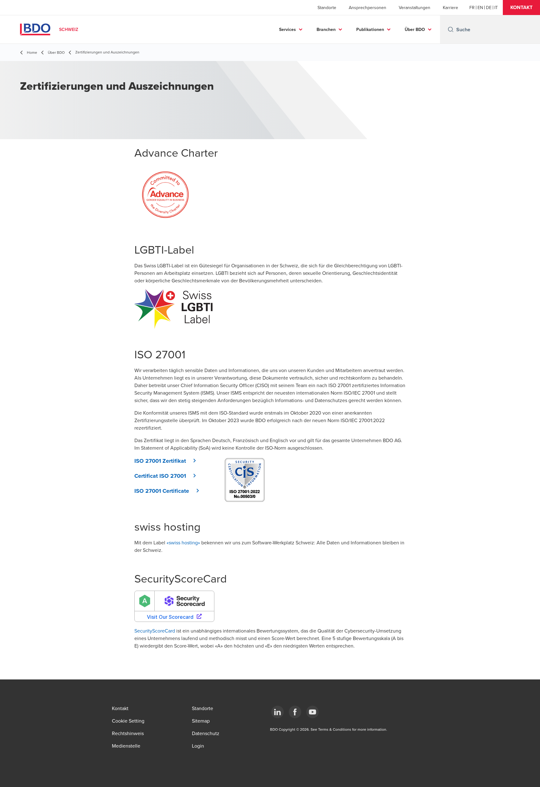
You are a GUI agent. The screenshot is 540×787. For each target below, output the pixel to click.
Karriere (450, 7)
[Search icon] (451, 29)
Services (287, 29)
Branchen (326, 29)
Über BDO (415, 29)
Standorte (327, 7)
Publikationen (370, 29)
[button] (521, 7)
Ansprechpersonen (367, 7)
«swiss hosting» (183, 542)
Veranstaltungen (414, 7)
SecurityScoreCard (154, 630)
